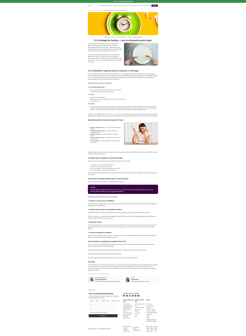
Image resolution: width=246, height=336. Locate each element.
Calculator (110, 5)
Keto (136, 305)
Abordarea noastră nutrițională (127, 315)
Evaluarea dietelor (127, 309)
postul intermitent (139, 75)
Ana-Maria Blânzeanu (137, 37)
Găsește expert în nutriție (123, 5)
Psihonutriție (100, 10)
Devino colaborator (134, 5)
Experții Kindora (126, 318)
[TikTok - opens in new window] (133, 296)
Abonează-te (103, 315)
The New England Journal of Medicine (113, 114)
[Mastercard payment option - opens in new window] (151, 328)
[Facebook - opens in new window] (124, 296)
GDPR (147, 317)
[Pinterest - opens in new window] (138, 296)
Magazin (155, 5)
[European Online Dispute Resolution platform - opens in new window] (127, 329)
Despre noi (141, 5)
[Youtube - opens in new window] (130, 296)
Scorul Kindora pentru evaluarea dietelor (128, 306)
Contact (148, 316)
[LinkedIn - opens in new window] (136, 296)
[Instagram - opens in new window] (127, 296)
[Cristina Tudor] (127, 279)
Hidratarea (121, 226)
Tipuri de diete (126, 304)
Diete (97, 300)
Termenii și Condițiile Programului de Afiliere (151, 320)
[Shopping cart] (147, 5)
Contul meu (149, 304)
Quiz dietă (115, 5)
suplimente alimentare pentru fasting (143, 216)
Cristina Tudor (123, 37)
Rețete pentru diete (127, 312)
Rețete (92, 300)
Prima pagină (90, 10)
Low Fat (136, 311)
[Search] (145, 5)
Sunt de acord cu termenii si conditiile (98, 312)
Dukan (136, 314)
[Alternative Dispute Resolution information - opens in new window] (137, 329)
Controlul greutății (103, 5)
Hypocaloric (137, 309)
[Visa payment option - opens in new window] (155, 328)
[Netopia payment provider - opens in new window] (148, 328)
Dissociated (137, 313)
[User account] (150, 5)
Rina (136, 316)
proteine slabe (107, 212)
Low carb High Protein (140, 304)
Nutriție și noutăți (105, 300)
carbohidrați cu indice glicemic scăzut (129, 212)
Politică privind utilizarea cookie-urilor (151, 313)
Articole (95, 10)
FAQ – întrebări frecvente (149, 306)
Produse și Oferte (116, 300)
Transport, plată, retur (151, 311)
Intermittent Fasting (139, 307)
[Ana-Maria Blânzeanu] (91, 279)
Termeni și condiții (150, 309)
